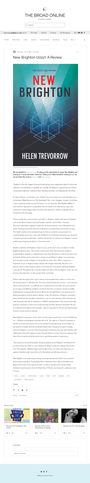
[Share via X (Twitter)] (18, 390)
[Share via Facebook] (14, 390)
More (72, 40)
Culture (25, 40)
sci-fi (68, 376)
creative (23, 376)
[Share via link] (27, 390)
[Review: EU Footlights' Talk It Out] (17, 416)
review (16, 376)
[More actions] (77, 52)
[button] (84, 40)
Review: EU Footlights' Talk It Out (16, 427)
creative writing (32, 376)
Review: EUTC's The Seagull (73, 426)
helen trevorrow (29, 379)
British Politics (16, 40)
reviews (41, 376)
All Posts (6, 40)
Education (34, 40)
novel (54, 376)
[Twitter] (79, 32)
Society (65, 40)
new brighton (18, 379)
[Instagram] (82, 32)
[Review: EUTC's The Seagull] (74, 416)
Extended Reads (44, 40)
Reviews (15, 384)
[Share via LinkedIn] (22, 390)
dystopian (61, 376)
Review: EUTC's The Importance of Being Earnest (42, 427)
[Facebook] (84, 32)
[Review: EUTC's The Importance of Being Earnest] (45, 416)
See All (85, 405)
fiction (48, 376)
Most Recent (56, 40)
